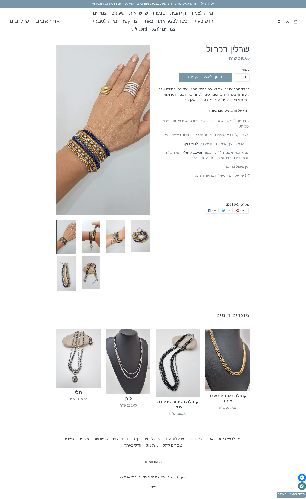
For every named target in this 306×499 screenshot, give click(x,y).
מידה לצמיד (202, 13)
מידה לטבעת (105, 21)
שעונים (117, 13)
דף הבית (178, 13)
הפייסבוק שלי (193, 153)
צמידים (100, 13)
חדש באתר (202, 21)
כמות (246, 70)
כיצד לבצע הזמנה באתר (165, 21)
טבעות (159, 13)
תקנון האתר (153, 462)
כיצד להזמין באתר (291, 494)
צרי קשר (130, 21)
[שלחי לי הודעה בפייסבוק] (302, 478)
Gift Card (139, 29)
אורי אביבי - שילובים (35, 21)
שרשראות (138, 13)
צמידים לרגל (163, 29)
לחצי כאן (191, 144)
